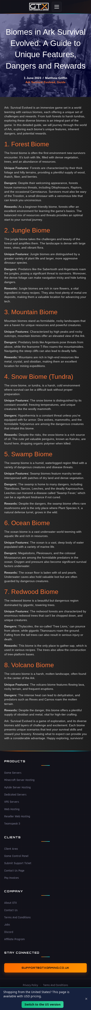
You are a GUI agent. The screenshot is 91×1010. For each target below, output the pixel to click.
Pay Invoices (11, 878)
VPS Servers (11, 802)
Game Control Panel (16, 856)
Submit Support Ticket (17, 863)
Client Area (11, 849)
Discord (8, 932)
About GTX (10, 903)
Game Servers (12, 773)
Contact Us (11, 910)
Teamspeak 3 (12, 824)
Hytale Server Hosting (17, 787)
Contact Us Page (14, 871)
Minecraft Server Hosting (19, 780)
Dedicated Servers (15, 795)
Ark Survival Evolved (40, 82)
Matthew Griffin (56, 78)
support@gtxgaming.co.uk (45, 968)
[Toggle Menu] (57, 7)
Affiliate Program (14, 939)
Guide (61, 82)
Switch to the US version (43, 1004)
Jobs (7, 925)
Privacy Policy (30, 985)
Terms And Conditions (17, 917)
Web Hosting (11, 809)
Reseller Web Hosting (17, 816)
